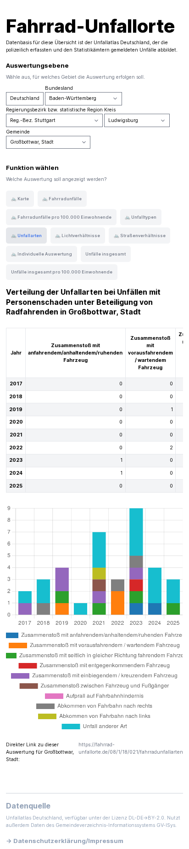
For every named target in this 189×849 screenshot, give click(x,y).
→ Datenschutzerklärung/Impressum (64, 840)
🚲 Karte (20, 198)
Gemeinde (18, 132)
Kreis (110, 110)
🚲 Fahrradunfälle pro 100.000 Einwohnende (61, 217)
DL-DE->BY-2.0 (146, 818)
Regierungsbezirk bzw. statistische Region (54, 110)
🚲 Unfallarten (26, 235)
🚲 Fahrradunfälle (62, 198)
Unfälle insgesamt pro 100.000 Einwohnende (61, 271)
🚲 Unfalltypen (140, 217)
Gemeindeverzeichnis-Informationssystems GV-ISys (115, 825)
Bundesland (59, 88)
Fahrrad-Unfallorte (90, 26)
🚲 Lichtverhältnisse (77, 235)
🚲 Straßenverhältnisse (140, 235)
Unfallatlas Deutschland (122, 43)
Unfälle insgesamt (105, 253)
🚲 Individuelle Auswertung (41, 253)
